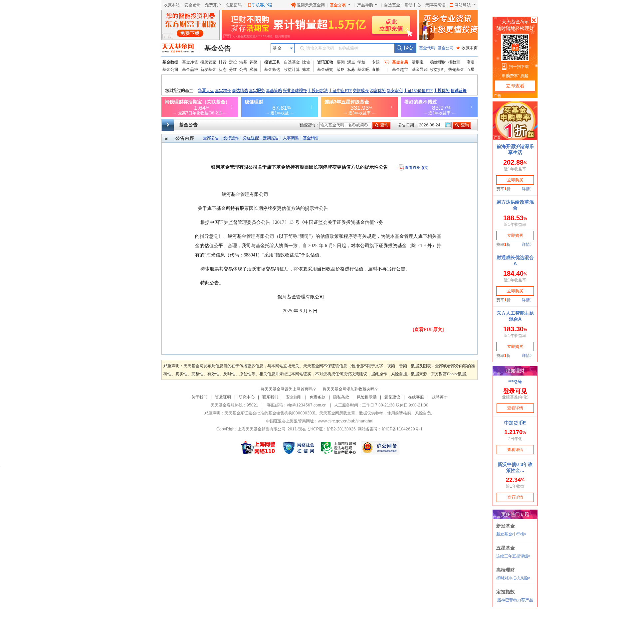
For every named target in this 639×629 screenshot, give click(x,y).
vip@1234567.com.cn (306, 405)
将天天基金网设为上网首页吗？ (289, 389)
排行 (223, 62)
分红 (233, 69)
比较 (306, 62)
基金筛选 (272, 69)
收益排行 (438, 69)
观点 (351, 62)
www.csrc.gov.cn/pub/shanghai (345, 421)
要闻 (341, 62)
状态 (223, 69)
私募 (254, 69)
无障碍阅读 (435, 5)
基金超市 (400, 69)
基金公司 (446, 48)
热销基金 (456, 69)
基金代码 (427, 48)
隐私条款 (341, 397)
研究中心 (247, 397)
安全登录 (192, 5)
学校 (361, 62)
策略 (341, 69)
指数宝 (454, 62)
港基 (243, 62)
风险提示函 (367, 397)
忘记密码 (234, 5)
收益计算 (292, 69)
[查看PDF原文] (428, 329)
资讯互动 (325, 62)
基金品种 (190, 69)
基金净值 (190, 62)
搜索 (405, 48)
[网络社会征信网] (298, 447)
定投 (233, 62)
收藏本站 (172, 5)
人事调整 (291, 138)
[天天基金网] (180, 48)
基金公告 (217, 48)
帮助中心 (413, 5)
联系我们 (270, 397)
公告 (243, 69)
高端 (471, 62)
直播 (376, 69)
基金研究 (325, 69)
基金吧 (363, 69)
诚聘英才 (440, 397)
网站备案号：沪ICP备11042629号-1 (390, 429)
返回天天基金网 (311, 5)
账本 (306, 69)
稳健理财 (438, 62)
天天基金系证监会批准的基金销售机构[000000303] (269, 413)
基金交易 (338, 5)
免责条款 (317, 397)
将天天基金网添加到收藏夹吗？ (350, 389)
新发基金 (208, 69)
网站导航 (463, 5)
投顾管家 (208, 62)
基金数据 (170, 62)
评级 (254, 62)
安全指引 (294, 397)
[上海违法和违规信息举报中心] (338, 447)
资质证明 (223, 397)
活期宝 (418, 62)
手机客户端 (262, 5)
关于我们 (199, 397)
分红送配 (251, 138)
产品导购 (365, 5)
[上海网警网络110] (258, 447)
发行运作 (231, 138)
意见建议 (392, 397)
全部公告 (211, 138)
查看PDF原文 (416, 167)
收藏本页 (467, 48)
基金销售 (311, 138)
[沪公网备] (380, 447)
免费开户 (213, 5)
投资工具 (272, 62)
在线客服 (416, 397)
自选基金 (392, 5)
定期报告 (271, 138)
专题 (376, 62)
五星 (471, 69)
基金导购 (420, 69)
